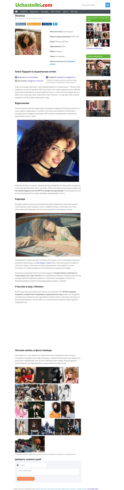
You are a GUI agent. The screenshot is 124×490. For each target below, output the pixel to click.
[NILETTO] (90, 30)
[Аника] (106, 38)
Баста (49, 263)
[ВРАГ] (106, 46)
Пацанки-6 (34, 11)
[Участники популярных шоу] (34, 5)
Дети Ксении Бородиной (95, 111)
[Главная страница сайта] (16, 12)
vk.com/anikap (32, 77)
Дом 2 (65, 11)
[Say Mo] (90, 38)
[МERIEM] (106, 30)
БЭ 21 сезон (55, 11)
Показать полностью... (94, 48)
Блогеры (44, 11)
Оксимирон (41, 263)
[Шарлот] (98, 30)
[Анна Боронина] (90, 46)
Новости (23, 11)
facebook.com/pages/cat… (66, 77)
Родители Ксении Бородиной (97, 91)
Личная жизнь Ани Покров (96, 71)
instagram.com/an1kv (35, 81)
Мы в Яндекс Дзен (92, 489)
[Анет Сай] (98, 38)
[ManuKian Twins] (98, 46)
